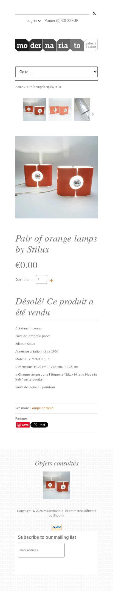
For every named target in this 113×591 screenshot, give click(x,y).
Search (94, 13)
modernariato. (54, 511)
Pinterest (65, 8)
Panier (61, 20)
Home (19, 86)
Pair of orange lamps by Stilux (43, 86)
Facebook (47, 8)
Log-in (31, 20)
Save (25, 425)
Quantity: (22, 279)
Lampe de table (41, 408)
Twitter (56, 8)
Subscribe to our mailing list (47, 537)
